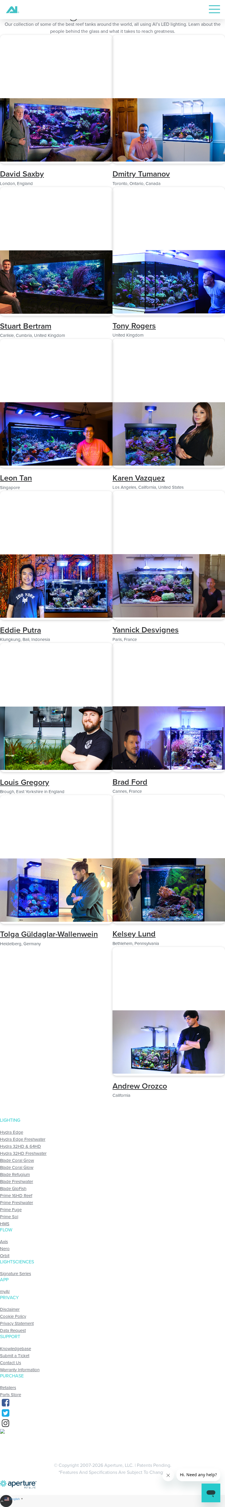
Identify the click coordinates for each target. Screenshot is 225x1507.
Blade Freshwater (16, 1181)
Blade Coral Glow (16, 1167)
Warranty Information (20, 1369)
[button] (56, 160)
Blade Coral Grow (17, 1160)
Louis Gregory (24, 782)
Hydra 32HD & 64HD (20, 1146)
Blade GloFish (13, 1188)
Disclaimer (10, 1309)
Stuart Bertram (25, 326)
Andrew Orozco (139, 1086)
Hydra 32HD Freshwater (23, 1153)
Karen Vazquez (138, 478)
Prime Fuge (11, 1209)
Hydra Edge (11, 1132)
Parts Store (10, 1394)
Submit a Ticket (14, 1355)
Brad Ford (129, 782)
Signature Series (15, 1273)
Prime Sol (9, 1216)
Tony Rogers (134, 326)
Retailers (8, 1387)
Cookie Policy (13, 1316)
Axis (4, 1241)
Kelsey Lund (134, 934)
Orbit (4, 1255)
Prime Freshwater (16, 1202)
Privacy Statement (17, 1323)
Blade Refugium (15, 1174)
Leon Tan (16, 478)
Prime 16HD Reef (16, 1195)
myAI (5, 1291)
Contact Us (10, 1362)
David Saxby (22, 174)
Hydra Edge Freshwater (22, 1139)
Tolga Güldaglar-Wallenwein (49, 934)
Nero (5, 1248)
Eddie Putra (20, 630)
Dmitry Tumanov (141, 174)
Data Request (13, 1330)
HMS (4, 1223)
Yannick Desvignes (145, 630)
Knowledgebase (15, 1348)
